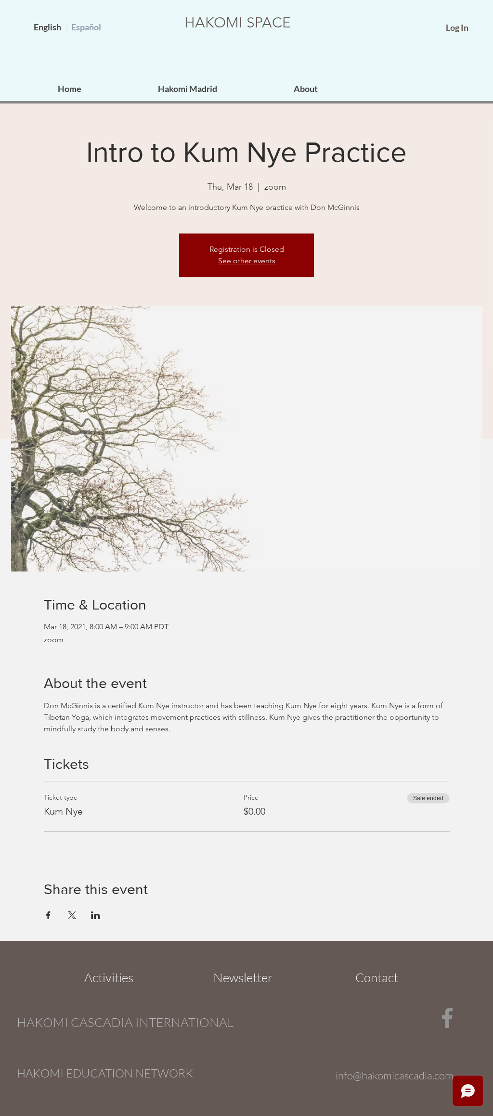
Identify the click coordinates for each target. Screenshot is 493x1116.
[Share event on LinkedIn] (95, 915)
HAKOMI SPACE (237, 22)
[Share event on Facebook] (48, 915)
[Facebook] (447, 1017)
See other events (246, 260)
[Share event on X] (72, 915)
